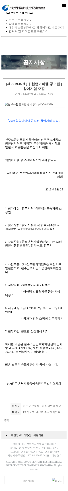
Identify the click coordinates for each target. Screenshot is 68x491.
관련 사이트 (28, 481)
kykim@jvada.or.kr (32, 228)
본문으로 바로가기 (21, 19)
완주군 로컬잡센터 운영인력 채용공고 (44, 406)
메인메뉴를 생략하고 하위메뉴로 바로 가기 (36, 27)
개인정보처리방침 (21, 435)
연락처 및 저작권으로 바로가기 (29, 31)
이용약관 (38, 435)
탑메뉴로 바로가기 (21, 23)
